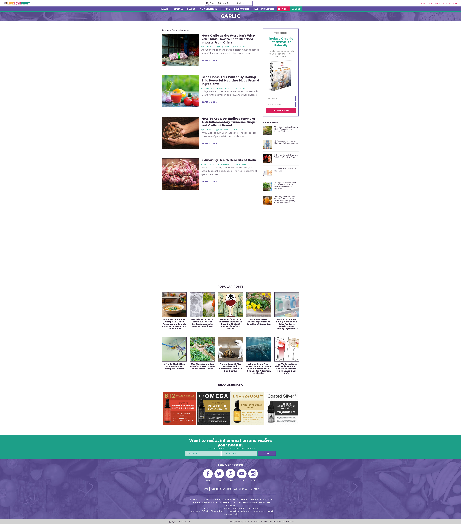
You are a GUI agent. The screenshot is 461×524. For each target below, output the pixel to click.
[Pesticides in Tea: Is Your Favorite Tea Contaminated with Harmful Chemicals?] (202, 304)
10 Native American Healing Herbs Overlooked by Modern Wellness (286, 129)
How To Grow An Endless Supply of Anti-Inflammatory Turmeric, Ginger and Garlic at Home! (229, 122)
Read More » (209, 60)
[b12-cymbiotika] (179, 392)
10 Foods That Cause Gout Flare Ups (285, 170)
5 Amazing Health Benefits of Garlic (229, 160)
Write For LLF (241, 489)
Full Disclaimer (268, 521)
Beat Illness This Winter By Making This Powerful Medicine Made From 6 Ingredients (230, 80)
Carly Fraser (224, 47)
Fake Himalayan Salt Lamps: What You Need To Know (286, 156)
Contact (255, 489)
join (266, 453)
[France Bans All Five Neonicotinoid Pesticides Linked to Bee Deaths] (230, 349)
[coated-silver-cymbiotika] (282, 392)
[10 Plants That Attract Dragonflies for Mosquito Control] (174, 349)
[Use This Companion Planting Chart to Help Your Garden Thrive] (202, 349)
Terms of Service (251, 521)
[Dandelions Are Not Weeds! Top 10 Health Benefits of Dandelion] (258, 304)
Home (205, 489)
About (422, 3)
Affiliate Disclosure (285, 521)
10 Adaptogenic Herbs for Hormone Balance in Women (286, 142)
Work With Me (450, 3)
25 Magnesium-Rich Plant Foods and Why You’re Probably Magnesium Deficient (285, 186)
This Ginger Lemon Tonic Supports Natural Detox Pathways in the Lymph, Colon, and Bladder (284, 200)
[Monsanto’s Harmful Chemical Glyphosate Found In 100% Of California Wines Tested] (230, 304)
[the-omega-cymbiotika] (213, 392)
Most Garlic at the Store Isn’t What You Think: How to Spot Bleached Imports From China (228, 39)
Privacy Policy (235, 521)
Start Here (434, 3)
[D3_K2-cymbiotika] (247, 392)
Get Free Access (281, 110)
